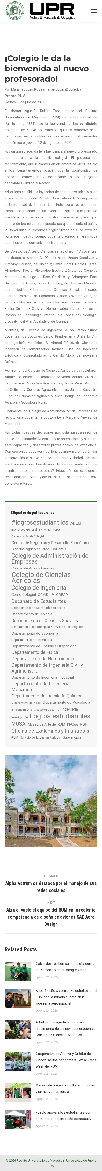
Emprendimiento (21, 709)
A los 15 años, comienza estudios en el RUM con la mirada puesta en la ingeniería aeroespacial (66, 997)
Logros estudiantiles (60, 716)
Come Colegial (23, 594)
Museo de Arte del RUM (46, 724)
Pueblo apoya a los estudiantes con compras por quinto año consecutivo (64, 1115)
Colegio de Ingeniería (38, 588)
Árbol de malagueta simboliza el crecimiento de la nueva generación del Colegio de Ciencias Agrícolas (66, 1028)
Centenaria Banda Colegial (27, 536)
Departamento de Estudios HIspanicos (44, 646)
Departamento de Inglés (26, 702)
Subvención (72, 737)
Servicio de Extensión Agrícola (40, 737)
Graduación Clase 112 (46, 709)
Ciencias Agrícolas (25, 549)
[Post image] (18, 971)
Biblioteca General (24, 529)
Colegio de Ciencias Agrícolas (41, 578)
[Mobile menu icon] (94, 11)
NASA (72, 724)
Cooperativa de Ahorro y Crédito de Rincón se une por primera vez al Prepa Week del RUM (66, 1060)
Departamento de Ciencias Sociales (44, 620)
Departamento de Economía (34, 633)
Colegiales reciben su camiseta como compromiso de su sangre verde (65, 966)
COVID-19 (46, 595)
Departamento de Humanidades (43, 659)
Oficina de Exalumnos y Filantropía (50, 731)
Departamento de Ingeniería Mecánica (40, 686)
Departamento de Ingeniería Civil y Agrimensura (47, 668)
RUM (14, 737)
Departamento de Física (34, 652)
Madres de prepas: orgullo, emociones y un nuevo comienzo (65, 1088)
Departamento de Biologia (31, 614)
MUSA (18, 724)
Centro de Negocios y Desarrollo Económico (51, 542)
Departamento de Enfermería (31, 640)
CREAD (62, 595)
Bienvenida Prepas (49, 529)
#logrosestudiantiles (39, 522)
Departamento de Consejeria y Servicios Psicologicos (47, 627)
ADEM (75, 523)
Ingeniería (69, 709)
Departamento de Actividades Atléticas (38, 608)
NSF (83, 724)
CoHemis (58, 549)
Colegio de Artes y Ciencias (32, 568)
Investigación (19, 717)
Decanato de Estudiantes (38, 601)
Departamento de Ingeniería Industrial (42, 677)
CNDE (45, 549)
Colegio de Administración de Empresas (49, 559)
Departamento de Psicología (66, 702)
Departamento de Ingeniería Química (46, 696)
